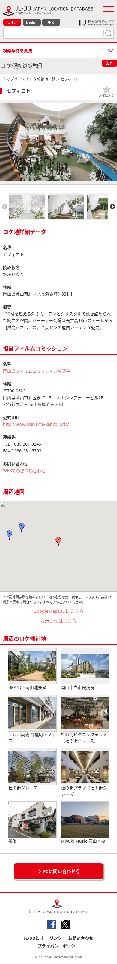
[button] (22, 527)
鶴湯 (12, 841)
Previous (5, 207)
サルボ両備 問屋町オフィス (32, 738)
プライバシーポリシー (59, 946)
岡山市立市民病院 (77, 687)
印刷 (109, 63)
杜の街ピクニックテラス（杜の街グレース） (84, 738)
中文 (51, 22)
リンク (56, 938)
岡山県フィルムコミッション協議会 (36, 371)
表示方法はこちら (58, 621)
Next (113, 207)
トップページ (14, 79)
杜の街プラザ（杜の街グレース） (84, 791)
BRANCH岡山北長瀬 (27, 687)
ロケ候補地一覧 (42, 79)
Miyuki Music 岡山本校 (83, 841)
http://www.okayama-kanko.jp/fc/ (36, 424)
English (32, 22)
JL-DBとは (34, 938)
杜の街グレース (23, 788)
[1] (107, 33)
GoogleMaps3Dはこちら (58, 611)
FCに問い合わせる (61, 871)
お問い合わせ (80, 938)
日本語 (12, 22)
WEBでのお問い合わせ (24, 470)
